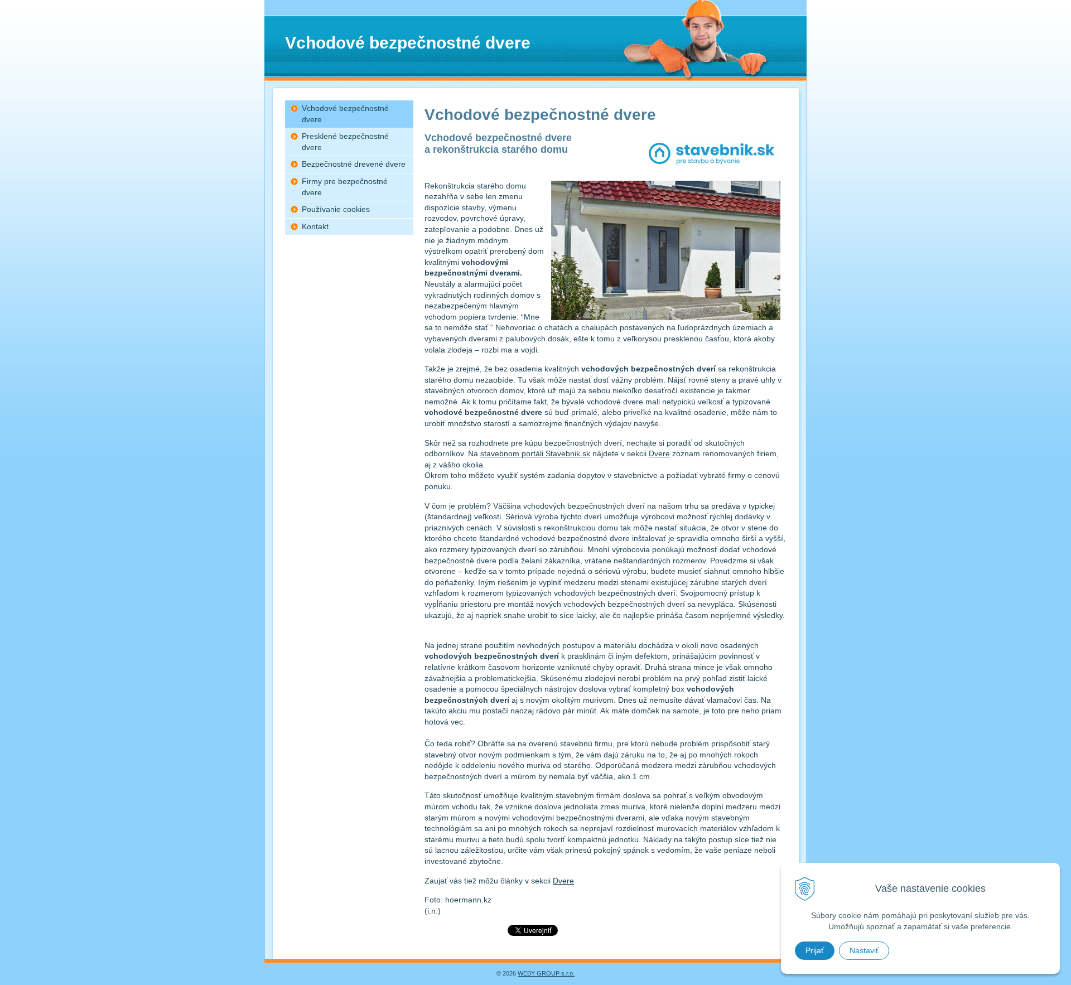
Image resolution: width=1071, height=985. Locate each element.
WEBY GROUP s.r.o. (546, 973)
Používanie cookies (336, 209)
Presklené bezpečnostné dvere (345, 142)
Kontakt (315, 226)
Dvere (659, 453)
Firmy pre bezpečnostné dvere (345, 187)
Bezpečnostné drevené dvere (354, 164)
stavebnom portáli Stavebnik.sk (535, 453)
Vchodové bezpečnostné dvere (345, 114)
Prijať (814, 950)
